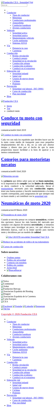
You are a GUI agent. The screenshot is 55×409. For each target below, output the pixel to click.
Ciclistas (16, 81)
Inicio (9, 106)
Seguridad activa (19, 33)
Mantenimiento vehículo (23, 38)
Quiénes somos (13, 257)
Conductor (11, 12)
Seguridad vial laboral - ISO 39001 (28, 89)
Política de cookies (15, 265)
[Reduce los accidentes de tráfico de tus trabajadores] (27, 242)
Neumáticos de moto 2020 (25, 203)
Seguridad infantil (20, 73)
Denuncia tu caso (20, 48)
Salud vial (16, 76)
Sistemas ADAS (19, 43)
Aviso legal (12, 267)
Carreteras (16, 50)
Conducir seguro (19, 58)
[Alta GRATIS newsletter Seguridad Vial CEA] (27, 237)
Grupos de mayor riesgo (23, 78)
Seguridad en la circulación (24, 61)
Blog (9, 96)
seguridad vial (41, 196)
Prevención (12, 86)
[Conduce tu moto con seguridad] (16, 135)
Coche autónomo (20, 40)
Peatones (16, 83)
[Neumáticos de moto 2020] (14, 215)
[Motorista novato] (9, 176)
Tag (8, 108)
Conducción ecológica (22, 66)
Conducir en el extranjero (23, 68)
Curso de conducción (21, 91)
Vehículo (11, 30)
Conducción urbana (21, 63)
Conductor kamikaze (21, 25)
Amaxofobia (18, 23)
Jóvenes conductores (21, 28)
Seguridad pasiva (20, 35)
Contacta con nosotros (17, 262)
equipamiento (7, 188)
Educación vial (13, 71)
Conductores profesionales (24, 20)
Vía (8, 45)
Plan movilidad (19, 94)
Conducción (12, 53)
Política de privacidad (16, 260)
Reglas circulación (20, 56)
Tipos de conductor (20, 15)
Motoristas (17, 17)
